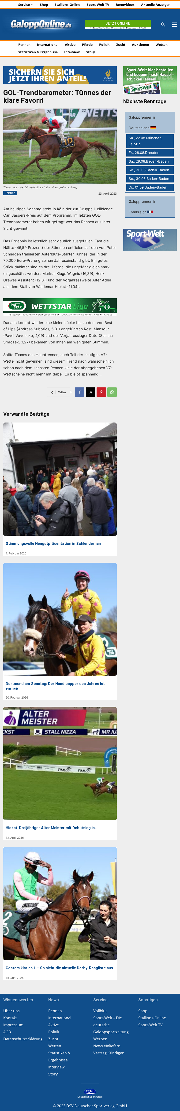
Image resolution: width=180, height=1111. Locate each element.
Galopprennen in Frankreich (142, 206)
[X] (90, 392)
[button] (163, 24)
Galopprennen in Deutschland (142, 122)
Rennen (10, 193)
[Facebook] (79, 392)
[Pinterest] (101, 392)
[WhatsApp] (112, 392)
